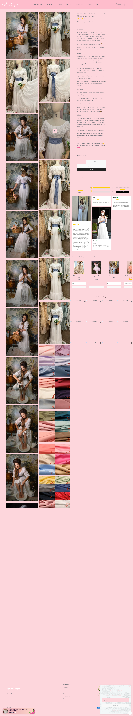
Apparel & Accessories (89, 13)
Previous (79, 178)
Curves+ (69, 5)
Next (83, 178)
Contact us (66, 699)
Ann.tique (79, 13)
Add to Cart (96, 161)
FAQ (64, 693)
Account (118, 4)
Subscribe (115, 705)
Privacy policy (66, 696)
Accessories (79, 5)
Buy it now (91, 166)
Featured (89, 5)
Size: (78, 155)
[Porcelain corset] (114, 267)
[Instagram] (114, 710)
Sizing (64, 690)
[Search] (123, 4)
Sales (97, 5)
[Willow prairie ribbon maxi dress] (79, 267)
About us (65, 687)
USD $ (8, 707)
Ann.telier (49, 5)
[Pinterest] (117, 710)
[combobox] (79, 283)
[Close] (129, 686)
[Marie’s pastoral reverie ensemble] (96, 267)
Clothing (59, 5)
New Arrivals (38, 5)
